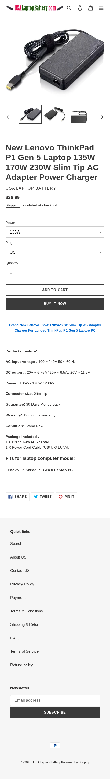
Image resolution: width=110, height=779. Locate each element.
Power (10, 223)
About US (18, 557)
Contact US (20, 570)
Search (16, 543)
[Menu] (101, 7)
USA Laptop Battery (46, 762)
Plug (9, 243)
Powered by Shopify (75, 762)
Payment (17, 597)
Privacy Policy (22, 584)
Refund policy (21, 665)
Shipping (13, 205)
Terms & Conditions (26, 611)
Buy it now (55, 304)
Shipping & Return (25, 624)
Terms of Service (24, 651)
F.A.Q (15, 638)
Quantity (12, 263)
